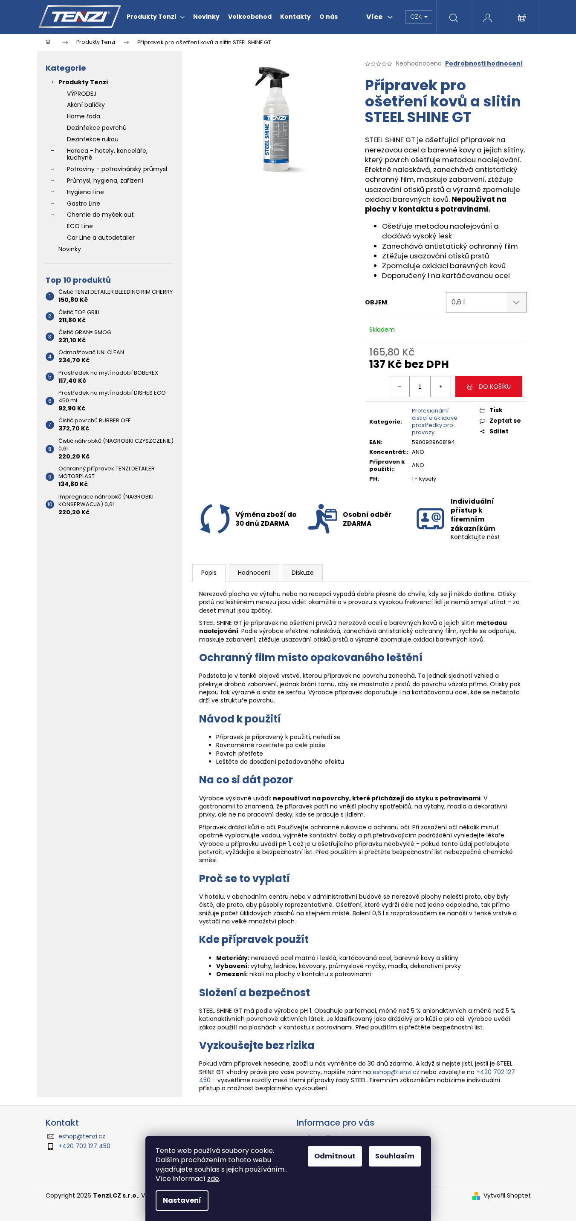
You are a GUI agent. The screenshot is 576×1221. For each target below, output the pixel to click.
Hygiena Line (85, 192)
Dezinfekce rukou (93, 139)
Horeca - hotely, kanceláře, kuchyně (107, 154)
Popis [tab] (209, 572)
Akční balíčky (86, 104)
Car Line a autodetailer (101, 237)
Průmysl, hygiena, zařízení (105, 180)
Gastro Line (83, 203)
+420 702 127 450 (84, 1146)
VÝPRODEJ (81, 93)
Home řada (83, 116)
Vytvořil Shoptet (507, 1196)
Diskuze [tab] (303, 572)
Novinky (69, 249)
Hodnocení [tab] (254, 572)
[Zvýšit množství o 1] (440, 386)
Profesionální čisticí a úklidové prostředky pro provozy (434, 421)
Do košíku (495, 386)
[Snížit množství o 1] (399, 386)
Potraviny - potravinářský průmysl (117, 169)
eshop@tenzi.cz (396, 1072)
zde (213, 1179)
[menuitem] (155, 16)
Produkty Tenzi (83, 82)
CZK (416, 16)
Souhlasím (394, 1156)
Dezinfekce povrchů (97, 127)
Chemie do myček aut (100, 214)
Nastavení (182, 1200)
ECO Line (80, 226)
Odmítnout (335, 1156)
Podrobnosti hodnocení (484, 64)
